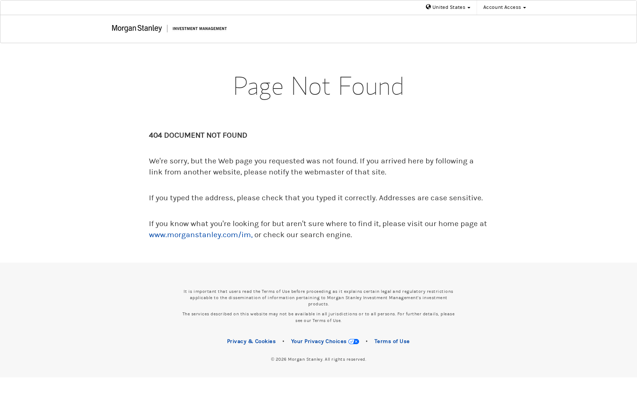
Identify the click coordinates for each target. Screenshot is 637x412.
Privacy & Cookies (251, 341)
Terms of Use (392, 341)
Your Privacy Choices (320, 341)
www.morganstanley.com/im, (201, 235)
